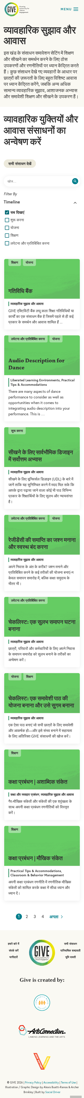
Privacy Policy (33, 1082)
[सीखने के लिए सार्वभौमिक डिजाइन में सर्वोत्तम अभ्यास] (42, 447)
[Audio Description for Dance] (42, 355)
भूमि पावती (70, 957)
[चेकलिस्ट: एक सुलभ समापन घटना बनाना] (42, 617)
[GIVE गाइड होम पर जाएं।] (17, 9)
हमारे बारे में (13, 943)
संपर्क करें (13, 950)
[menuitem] (16, 212)
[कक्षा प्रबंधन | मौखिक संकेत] (42, 846)
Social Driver (52, 1092)
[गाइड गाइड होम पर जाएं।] (42, 952)
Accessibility (51, 1082)
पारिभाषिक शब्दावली (70, 950)
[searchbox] (42, 181)
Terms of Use (68, 1082)
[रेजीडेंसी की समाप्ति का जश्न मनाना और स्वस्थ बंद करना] (42, 535)
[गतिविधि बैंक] (42, 279)
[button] (76, 9)
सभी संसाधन (70, 943)
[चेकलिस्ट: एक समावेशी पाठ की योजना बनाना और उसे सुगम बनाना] (42, 693)
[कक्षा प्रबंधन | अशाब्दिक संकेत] (42, 769)
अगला (54, 916)
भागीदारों (13, 957)
